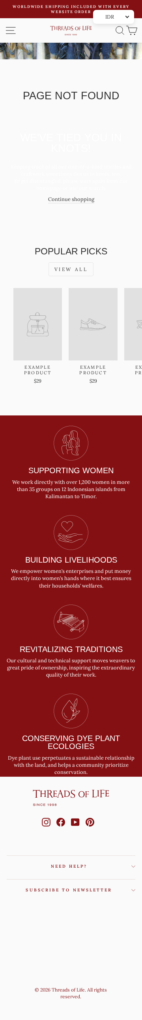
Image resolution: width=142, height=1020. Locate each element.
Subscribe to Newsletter (69, 890)
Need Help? (69, 866)
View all (71, 269)
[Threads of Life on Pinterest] (90, 830)
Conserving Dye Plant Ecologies (71, 742)
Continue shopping (71, 199)
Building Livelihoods (71, 560)
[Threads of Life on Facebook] (60, 830)
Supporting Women (71, 470)
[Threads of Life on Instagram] (46, 830)
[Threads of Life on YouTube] (75, 830)
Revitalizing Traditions (71, 649)
